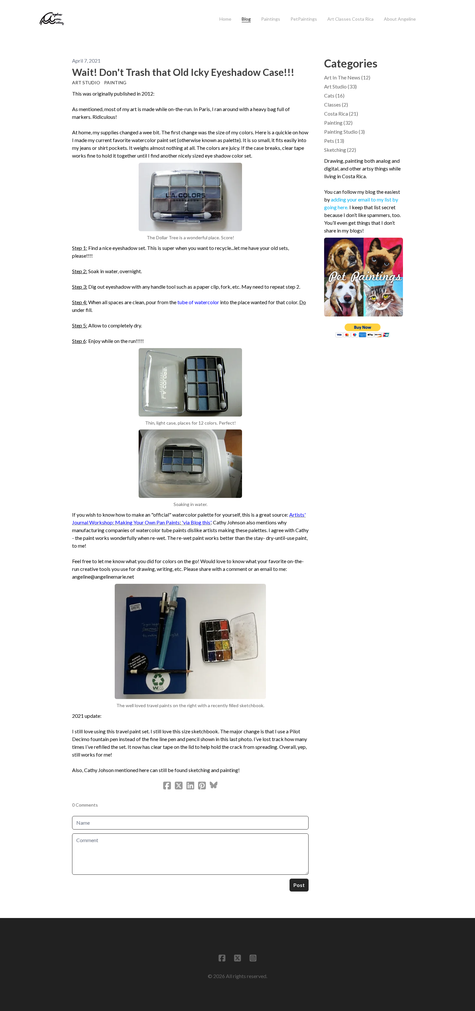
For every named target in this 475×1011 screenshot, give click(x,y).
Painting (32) (338, 122)
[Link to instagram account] (253, 958)
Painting (115, 82)
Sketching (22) (340, 150)
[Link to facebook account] (222, 958)
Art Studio (86, 82)
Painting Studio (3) (344, 132)
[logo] (51, 19)
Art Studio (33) (340, 86)
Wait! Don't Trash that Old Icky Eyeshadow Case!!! (183, 72)
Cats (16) (334, 95)
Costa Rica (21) (341, 113)
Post (299, 885)
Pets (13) (334, 141)
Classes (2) (336, 104)
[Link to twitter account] (237, 958)
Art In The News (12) (347, 77)
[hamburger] (73, 15)
